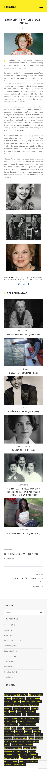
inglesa (7, 718)
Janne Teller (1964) (23, 450)
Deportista (28, 728)
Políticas (7, 667)
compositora (34, 705)
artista (19, 748)
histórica (27, 279)
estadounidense (12, 279)
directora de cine (36, 695)
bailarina (7, 695)
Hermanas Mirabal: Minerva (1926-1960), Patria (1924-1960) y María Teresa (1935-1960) (23, 492)
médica (13, 711)
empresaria (8, 715)
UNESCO (23, 281)
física (13, 728)
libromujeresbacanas (12, 751)
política (21, 741)
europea (26, 755)
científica (39, 738)
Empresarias (8, 656)
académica (19, 731)
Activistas (23, 485)
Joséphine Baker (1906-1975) (23, 412)
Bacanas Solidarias (11, 640)
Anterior (10, 559)
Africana (28, 731)
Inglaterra (16, 735)
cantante (8, 738)
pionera (38, 279)
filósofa (7, 701)
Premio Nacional (18, 698)
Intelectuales (23, 331)
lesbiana (36, 698)
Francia (31, 738)
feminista (32, 751)
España (18, 715)
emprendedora (32, 721)
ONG (12, 731)
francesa (20, 711)
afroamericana (33, 715)
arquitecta (16, 701)
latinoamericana (31, 761)
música (28, 741)
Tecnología (8, 677)
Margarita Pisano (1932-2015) (23, 335)
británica (34, 708)
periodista (17, 738)
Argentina (15, 718)
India (14, 721)
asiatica (14, 745)
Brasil (6, 711)
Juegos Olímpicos (11, 725)
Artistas (24, 28)
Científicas (23, 369)
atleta (39, 701)
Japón (33, 701)
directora (16, 705)
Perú (26, 695)
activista (34, 755)
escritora (7, 758)
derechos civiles (10, 741)
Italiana (24, 705)
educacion (25, 701)
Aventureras (8, 635)
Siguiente (37, 586)
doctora (7, 721)
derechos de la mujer (12, 755)
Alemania (8, 708)
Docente (7, 698)
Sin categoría (9, 672)
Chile (21, 761)
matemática (30, 711)
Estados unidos (28, 735)
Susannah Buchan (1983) (23, 373)
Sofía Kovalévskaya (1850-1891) (21, 554)
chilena (33, 748)
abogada (38, 735)
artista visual (31, 725)
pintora (20, 728)
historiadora (17, 695)
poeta (21, 745)
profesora (29, 745)
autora (25, 748)
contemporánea (19, 765)
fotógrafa (21, 721)
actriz (19, 277)
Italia (24, 715)
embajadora (36, 277)
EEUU (26, 277)
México (7, 728)
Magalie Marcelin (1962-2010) (23, 534)
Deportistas (8, 651)
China (28, 698)
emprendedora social (21, 708)
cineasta (7, 705)
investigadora (9, 748)
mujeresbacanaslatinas (30, 718)
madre (21, 725)
